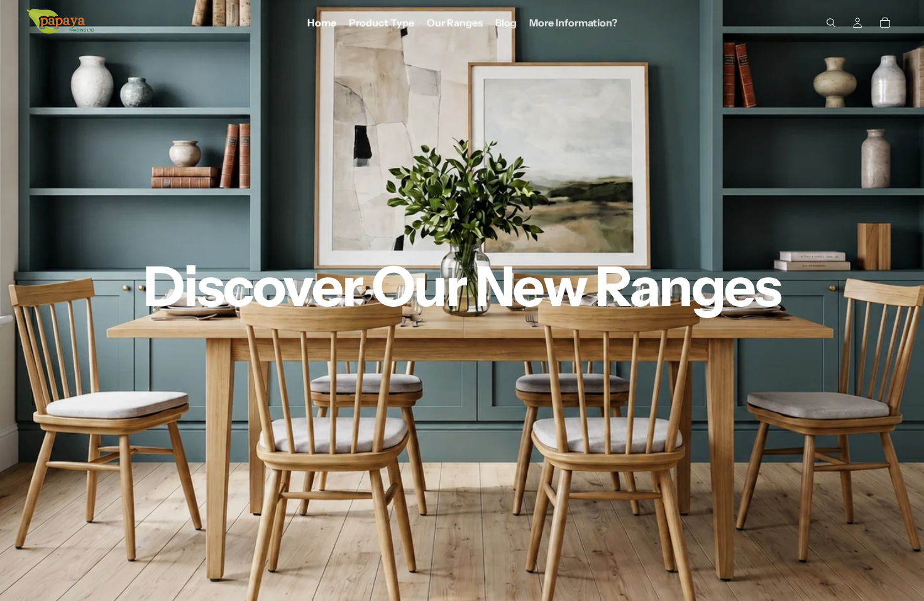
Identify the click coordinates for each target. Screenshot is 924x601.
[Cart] (885, 22)
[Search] (831, 22)
